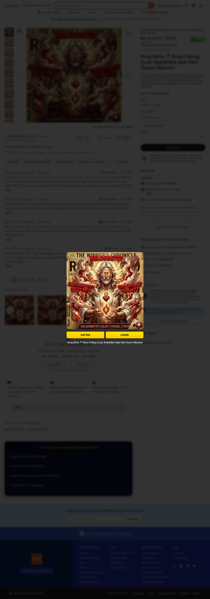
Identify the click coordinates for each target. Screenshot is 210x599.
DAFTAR (85, 335)
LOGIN (125, 335)
